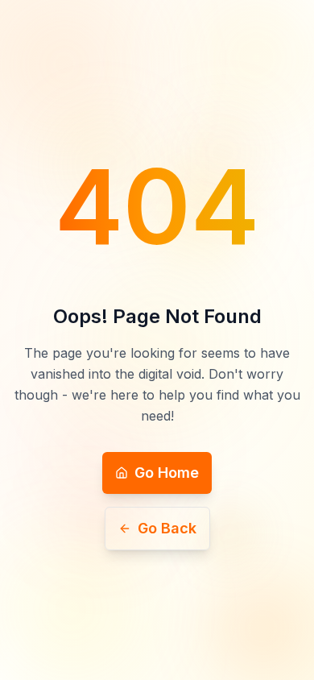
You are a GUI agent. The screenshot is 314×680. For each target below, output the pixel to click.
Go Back (167, 528)
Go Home (166, 472)
